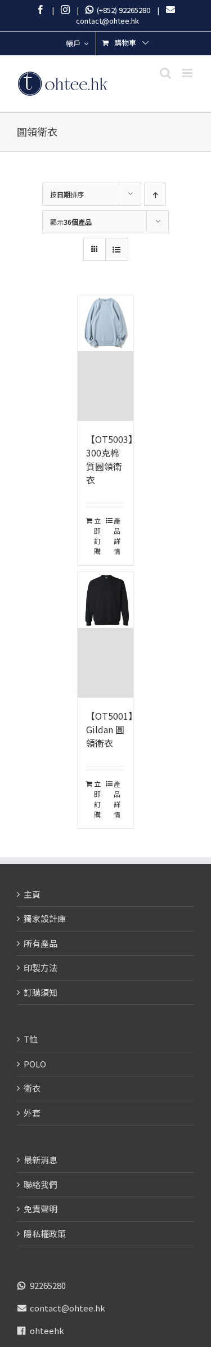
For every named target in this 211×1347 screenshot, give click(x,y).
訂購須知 (40, 992)
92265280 (48, 1285)
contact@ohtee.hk (67, 1308)
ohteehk (47, 1330)
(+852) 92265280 (121, 10)
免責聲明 (40, 1209)
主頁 (32, 894)
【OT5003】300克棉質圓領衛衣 (111, 459)
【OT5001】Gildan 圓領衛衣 (111, 729)
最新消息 (40, 1160)
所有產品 (40, 943)
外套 (32, 1113)
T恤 (31, 1039)
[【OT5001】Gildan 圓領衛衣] (106, 635)
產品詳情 (117, 536)
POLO (35, 1064)
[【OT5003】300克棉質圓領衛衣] (106, 358)
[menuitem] (77, 43)
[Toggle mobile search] (165, 73)
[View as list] (117, 249)
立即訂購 (97, 536)
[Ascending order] (155, 194)
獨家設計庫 (45, 918)
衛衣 (32, 1088)
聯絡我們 (40, 1184)
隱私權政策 (45, 1233)
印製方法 (40, 967)
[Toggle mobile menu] (188, 73)
